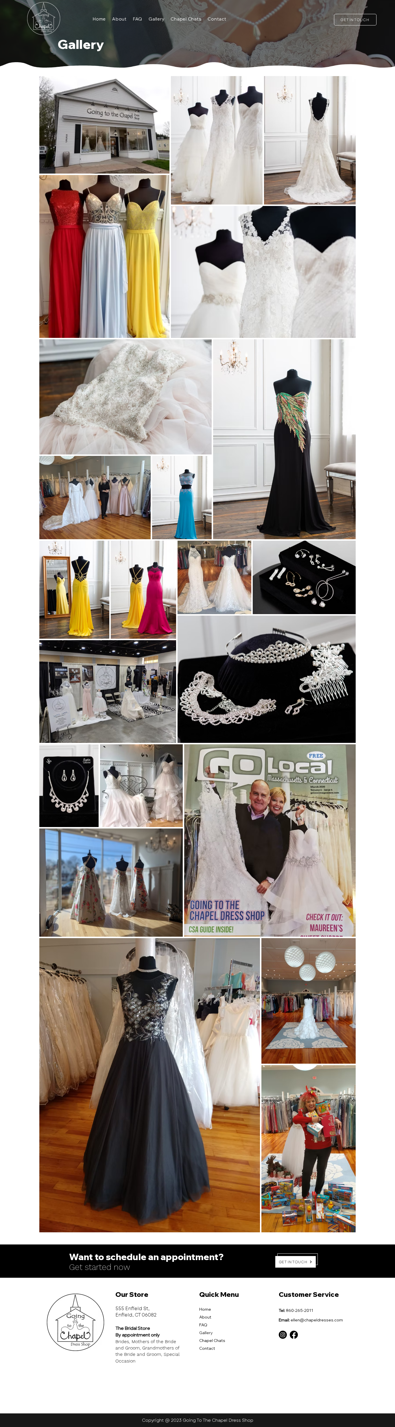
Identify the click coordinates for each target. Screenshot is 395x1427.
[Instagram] (283, 1335)
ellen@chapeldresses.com (317, 1320)
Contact (207, 1348)
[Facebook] (294, 1335)
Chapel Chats (212, 1340)
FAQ (203, 1324)
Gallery (206, 1332)
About (205, 1317)
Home (205, 1309)
